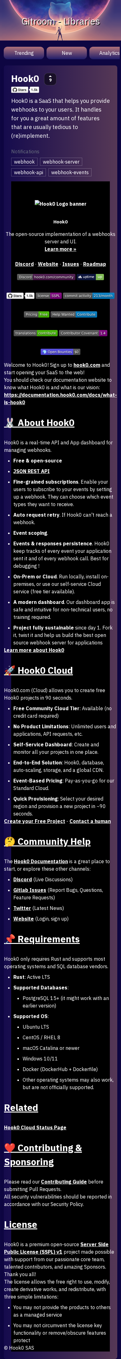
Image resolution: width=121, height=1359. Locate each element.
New (67, 53)
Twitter (22, 908)
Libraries (81, 21)
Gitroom (38, 21)
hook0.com (87, 365)
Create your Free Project (34, 821)
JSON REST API (31, 471)
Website (48, 264)
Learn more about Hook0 (34, 650)
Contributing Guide (64, 1182)
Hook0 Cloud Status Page (35, 1127)
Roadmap (94, 264)
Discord (24, 264)
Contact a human (90, 821)
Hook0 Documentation (41, 861)
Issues (70, 264)
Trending (24, 53)
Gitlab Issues (29, 890)
